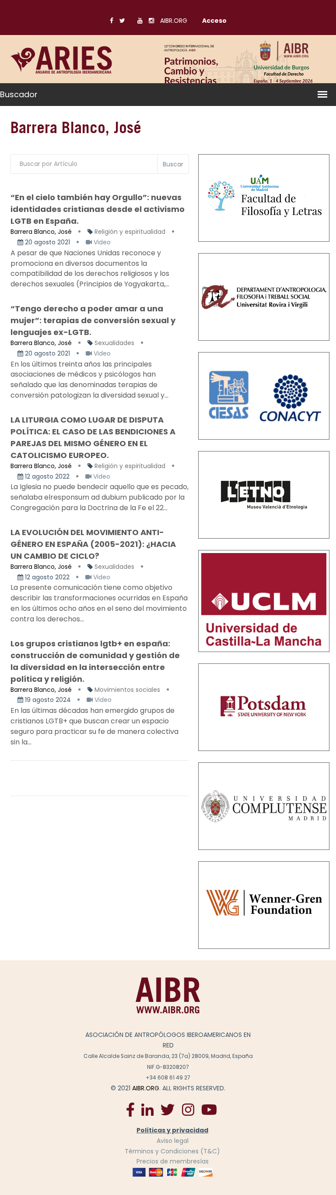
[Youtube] (209, 1109)
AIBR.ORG (173, 20)
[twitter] (168, 1109)
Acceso (214, 20)
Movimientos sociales (127, 689)
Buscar (173, 164)
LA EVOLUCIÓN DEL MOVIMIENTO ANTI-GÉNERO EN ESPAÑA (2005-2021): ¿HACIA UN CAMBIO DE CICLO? (93, 544)
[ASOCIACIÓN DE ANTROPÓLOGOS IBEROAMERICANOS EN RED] (168, 995)
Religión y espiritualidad (129, 231)
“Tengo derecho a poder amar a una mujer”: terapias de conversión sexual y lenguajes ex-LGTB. (92, 320)
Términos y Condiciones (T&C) (172, 1151)
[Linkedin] (147, 1109)
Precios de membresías (172, 1161)
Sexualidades (114, 342)
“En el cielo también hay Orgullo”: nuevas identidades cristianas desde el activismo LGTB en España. (97, 209)
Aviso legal (173, 1140)
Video (101, 242)
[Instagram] (188, 1109)
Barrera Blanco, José (41, 231)
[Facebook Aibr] (130, 1109)
